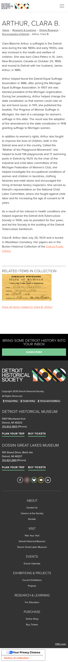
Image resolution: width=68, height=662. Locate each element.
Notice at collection (16, 658)
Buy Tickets (37, 433)
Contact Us (32, 507)
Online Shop (32, 618)
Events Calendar (32, 563)
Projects (32, 585)
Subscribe (34, 352)
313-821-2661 (9, 460)
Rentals (32, 519)
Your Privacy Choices (26, 652)
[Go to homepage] (34, 379)
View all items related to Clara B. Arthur (27, 307)
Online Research (48, 30)
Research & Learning (24, 30)
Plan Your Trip (13, 433)
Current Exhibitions (32, 580)
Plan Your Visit (32, 535)
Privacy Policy (11, 401)
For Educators (32, 602)
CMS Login (60, 644)
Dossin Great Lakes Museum (32, 547)
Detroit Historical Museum (32, 541)
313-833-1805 (9, 426)
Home (5, 30)
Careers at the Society (32, 513)
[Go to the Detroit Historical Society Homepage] (16, 5)
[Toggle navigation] (62, 6)
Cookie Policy (29, 401)
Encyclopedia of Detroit (15, 34)
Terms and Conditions (50, 401)
